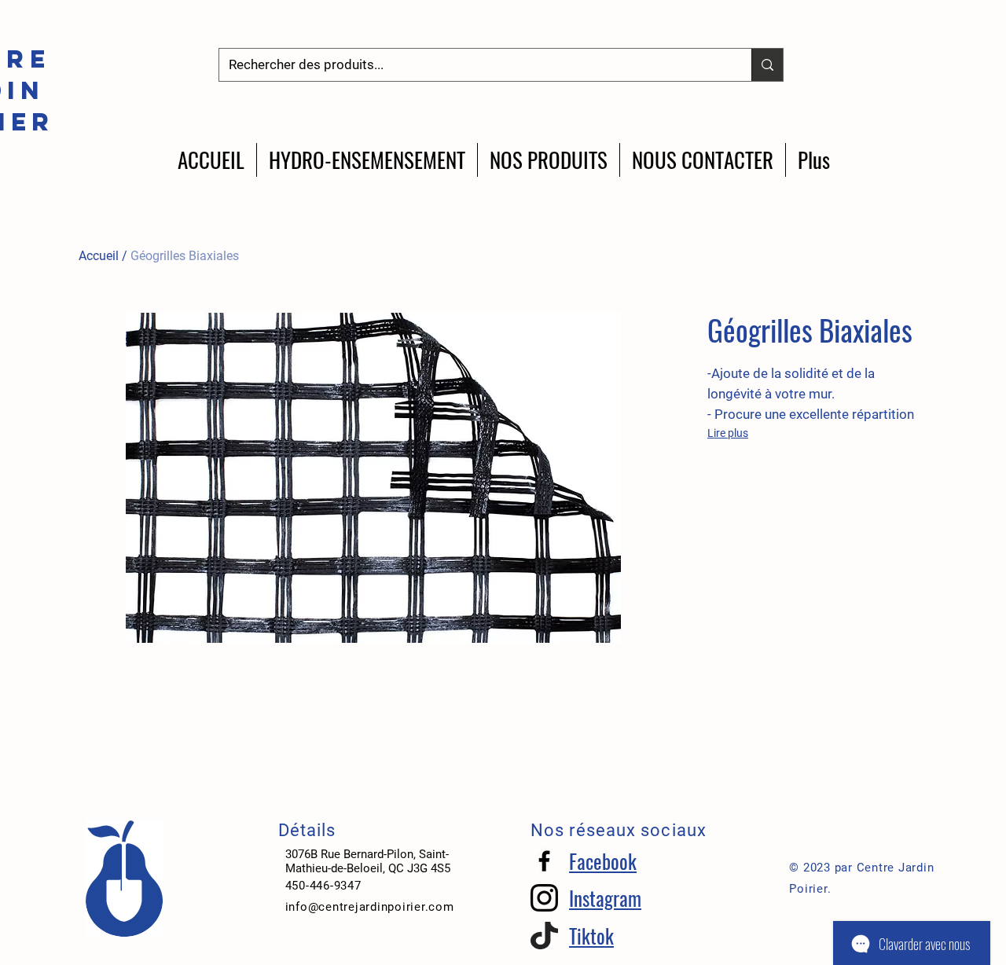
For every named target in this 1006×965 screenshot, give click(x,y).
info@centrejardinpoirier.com (369, 907)
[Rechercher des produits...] (767, 65)
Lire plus (727, 433)
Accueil (99, 255)
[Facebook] (544, 861)
